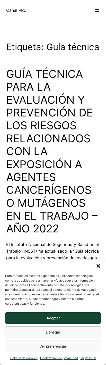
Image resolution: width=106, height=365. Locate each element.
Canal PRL (16, 10)
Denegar (53, 332)
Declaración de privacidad (59, 358)
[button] (98, 266)
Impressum (88, 358)
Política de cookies (24, 358)
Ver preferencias (53, 346)
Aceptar (53, 318)
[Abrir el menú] (97, 10)
